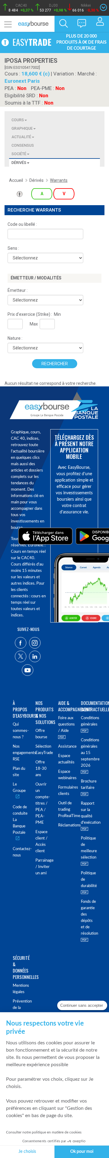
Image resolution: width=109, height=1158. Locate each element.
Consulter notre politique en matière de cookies (43, 1132)
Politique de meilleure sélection (88, 847)
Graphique (22, 128)
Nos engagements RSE (20, 753)
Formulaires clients (66, 791)
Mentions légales (20, 989)
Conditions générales (88, 721)
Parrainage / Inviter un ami (43, 867)
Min (57, 314)
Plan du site (19, 772)
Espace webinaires (66, 775)
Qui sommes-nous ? (20, 730)
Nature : (15, 338)
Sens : (13, 248)
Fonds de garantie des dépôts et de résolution (88, 918)
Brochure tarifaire (88, 784)
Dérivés (19, 162)
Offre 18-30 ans (41, 768)
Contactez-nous (20, 852)
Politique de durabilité (88, 879)
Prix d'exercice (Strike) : (30, 314)
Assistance (66, 747)
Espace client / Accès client (41, 841)
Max (34, 324)
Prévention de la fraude (20, 1007)
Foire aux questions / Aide (66, 724)
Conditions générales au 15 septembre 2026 (88, 753)
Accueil (16, 180)
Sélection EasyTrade (43, 750)
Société (19, 154)
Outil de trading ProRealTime (66, 809)
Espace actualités (66, 759)
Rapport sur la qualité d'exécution (88, 813)
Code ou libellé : (22, 224)
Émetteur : (18, 290)
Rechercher (54, 363)
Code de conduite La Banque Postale (20, 820)
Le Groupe (19, 788)
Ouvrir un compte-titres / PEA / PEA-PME (42, 804)
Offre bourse (41, 734)
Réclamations (66, 825)
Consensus (23, 145)
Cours (18, 120)
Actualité (21, 137)
